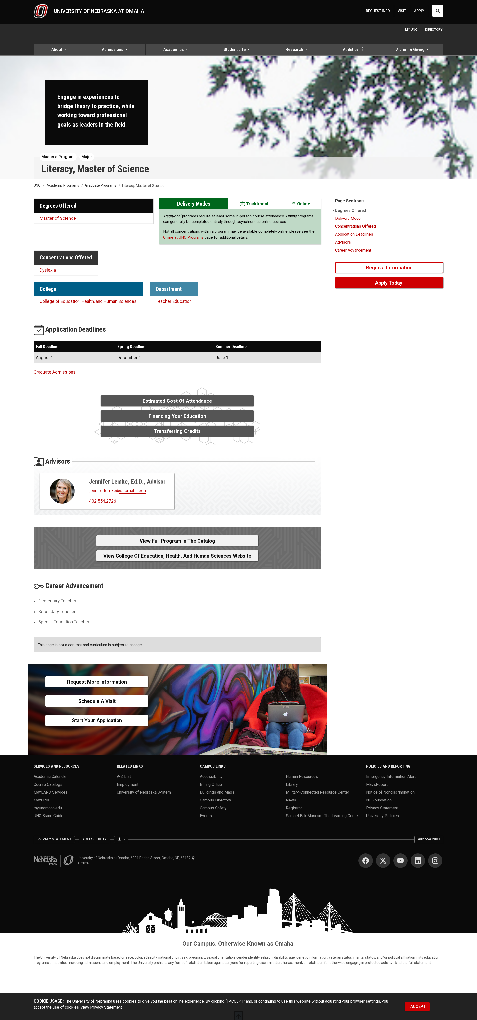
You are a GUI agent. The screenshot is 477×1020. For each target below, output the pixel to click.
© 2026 (84, 863)
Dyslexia (48, 270)
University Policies (382, 815)
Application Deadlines (354, 234)
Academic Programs (63, 186)
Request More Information (97, 682)
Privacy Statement (382, 807)
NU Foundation (379, 800)
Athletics (351, 49)
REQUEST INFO (378, 11)
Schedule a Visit (97, 701)
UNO (37, 186)
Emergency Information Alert (391, 776)
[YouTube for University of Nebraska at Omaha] (400, 860)
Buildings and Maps (217, 792)
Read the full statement (412, 963)
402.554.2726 (102, 501)
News (291, 800)
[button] (59, 50)
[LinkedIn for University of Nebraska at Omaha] (418, 860)
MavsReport (377, 784)
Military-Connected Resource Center (317, 792)
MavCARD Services (51, 792)
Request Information (389, 268)
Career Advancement (353, 250)
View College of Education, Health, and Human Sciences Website (177, 556)
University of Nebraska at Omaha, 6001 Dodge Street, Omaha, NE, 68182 (134, 858)
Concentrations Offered (355, 226)
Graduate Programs (100, 186)
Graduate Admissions (55, 372)
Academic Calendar (50, 776)
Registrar (294, 807)
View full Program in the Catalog (177, 541)
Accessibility (211, 776)
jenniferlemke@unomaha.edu (117, 490)
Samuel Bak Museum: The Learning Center (322, 815)
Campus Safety (213, 807)
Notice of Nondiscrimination (390, 792)
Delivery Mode (348, 218)
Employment (127, 784)
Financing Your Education (177, 416)
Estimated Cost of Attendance (177, 401)
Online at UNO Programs (183, 237)
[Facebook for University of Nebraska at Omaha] (365, 860)
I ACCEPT (417, 1006)
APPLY (419, 11)
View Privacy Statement (101, 1007)
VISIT (402, 11)
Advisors (343, 242)
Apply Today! (389, 283)
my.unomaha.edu (48, 807)
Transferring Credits (177, 431)
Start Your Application (97, 720)
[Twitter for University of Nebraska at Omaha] (383, 860)
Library (292, 784)
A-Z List (124, 776)
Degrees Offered (350, 210)
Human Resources (302, 776)
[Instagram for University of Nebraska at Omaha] (435, 860)
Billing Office (211, 784)
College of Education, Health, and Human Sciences (88, 301)
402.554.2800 (429, 839)
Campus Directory (215, 800)
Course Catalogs (48, 784)
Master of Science (58, 218)
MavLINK (42, 800)
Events (206, 815)
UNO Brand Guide (48, 815)
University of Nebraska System (144, 792)
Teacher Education (174, 301)
